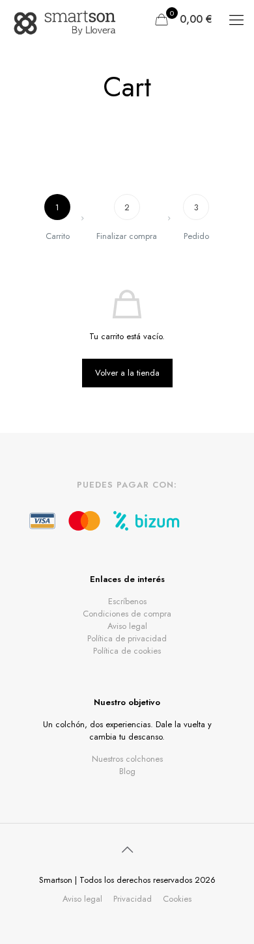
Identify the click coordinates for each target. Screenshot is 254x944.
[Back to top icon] (127, 850)
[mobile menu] (236, 19)
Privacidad (132, 899)
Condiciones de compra (127, 613)
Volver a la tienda (127, 373)
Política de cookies (127, 651)
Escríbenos (127, 601)
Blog (127, 771)
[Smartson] (65, 19)
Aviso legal (127, 626)
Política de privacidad (127, 638)
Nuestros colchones (127, 759)
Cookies (177, 899)
